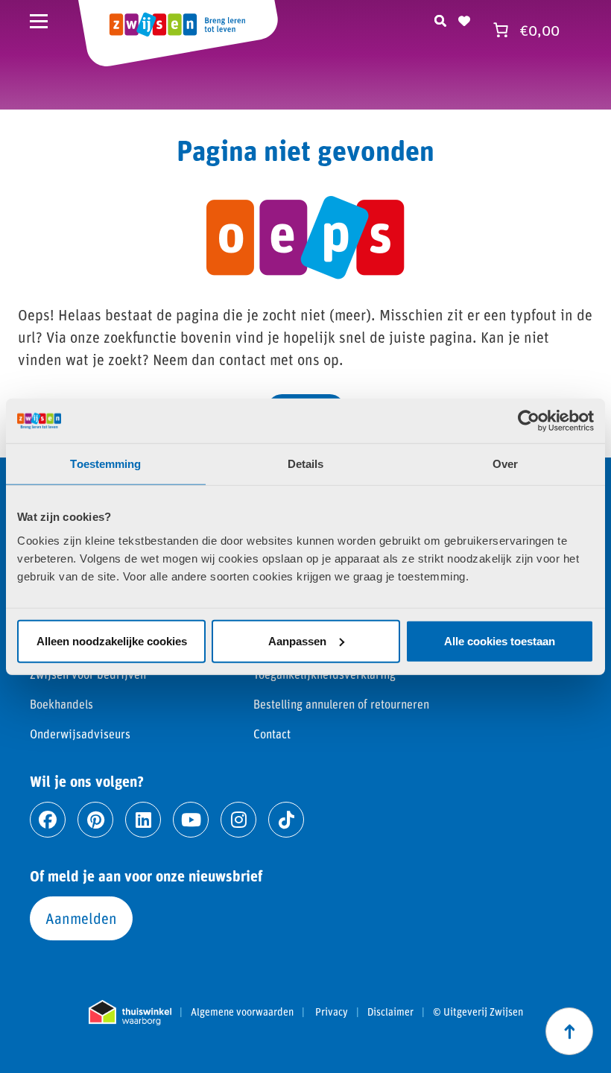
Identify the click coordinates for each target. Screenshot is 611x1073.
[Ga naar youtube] (191, 820)
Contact (272, 733)
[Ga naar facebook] (48, 820)
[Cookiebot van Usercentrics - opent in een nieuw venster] (528, 421)
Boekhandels (61, 704)
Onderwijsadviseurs (80, 733)
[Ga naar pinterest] (95, 820)
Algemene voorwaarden (242, 1012)
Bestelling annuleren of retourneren (341, 704)
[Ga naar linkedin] (143, 820)
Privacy (331, 1012)
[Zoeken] (440, 18)
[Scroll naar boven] (569, 1031)
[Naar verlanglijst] (464, 18)
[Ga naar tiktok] (286, 820)
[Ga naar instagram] (238, 820)
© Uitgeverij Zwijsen (478, 1012)
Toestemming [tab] (105, 464)
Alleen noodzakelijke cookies (112, 640)
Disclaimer (390, 1012)
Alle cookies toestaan (499, 640)
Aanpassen (297, 640)
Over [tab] (505, 464)
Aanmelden (81, 918)
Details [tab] (306, 464)
